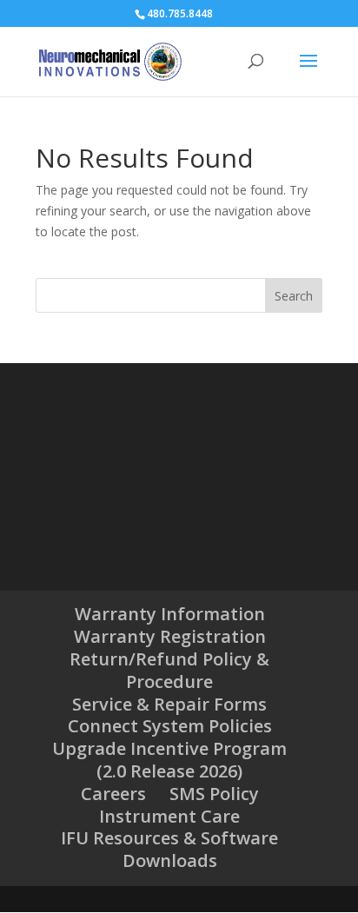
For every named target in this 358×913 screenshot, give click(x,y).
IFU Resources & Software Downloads (169, 849)
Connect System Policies (170, 726)
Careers (113, 793)
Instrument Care (169, 816)
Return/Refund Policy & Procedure (169, 670)
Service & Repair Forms (169, 704)
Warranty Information (170, 613)
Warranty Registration (170, 636)
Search (294, 296)
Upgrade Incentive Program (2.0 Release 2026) (169, 760)
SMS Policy (214, 793)
